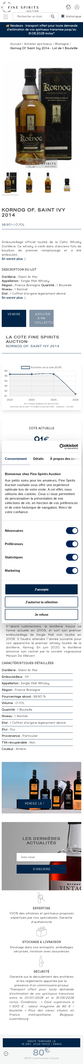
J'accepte (41, 589)
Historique (73, 16)
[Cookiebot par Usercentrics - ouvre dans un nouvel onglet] (59, 447)
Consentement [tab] (16, 458)
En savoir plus (12, 259)
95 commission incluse (41, 1058)
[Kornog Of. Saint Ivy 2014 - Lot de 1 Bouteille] (10, 183)
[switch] (72, 544)
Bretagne (62, 44)
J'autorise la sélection (41, 602)
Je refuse (41, 614)
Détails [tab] (38, 458)
